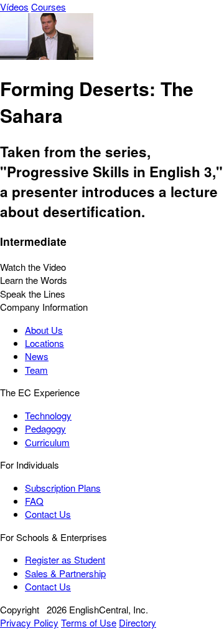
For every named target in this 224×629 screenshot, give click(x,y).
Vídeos (14, 6)
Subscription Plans (63, 487)
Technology (48, 415)
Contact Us (48, 513)
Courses (48, 6)
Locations (44, 342)
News (37, 356)
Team (36, 369)
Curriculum (47, 442)
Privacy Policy (29, 622)
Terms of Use (88, 622)
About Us (44, 329)
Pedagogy (45, 428)
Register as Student (65, 559)
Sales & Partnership (65, 573)
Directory (137, 622)
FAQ (34, 500)
